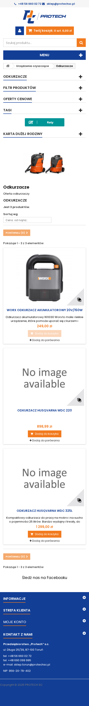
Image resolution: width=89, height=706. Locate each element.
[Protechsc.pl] (44, 16)
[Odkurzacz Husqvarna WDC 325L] (44, 478)
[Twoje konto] (19, 30)
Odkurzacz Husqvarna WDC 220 (44, 410)
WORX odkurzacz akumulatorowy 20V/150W (45, 310)
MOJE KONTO (14, 621)
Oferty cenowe (17, 98)
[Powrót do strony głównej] (8, 66)
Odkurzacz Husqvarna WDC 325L (45, 510)
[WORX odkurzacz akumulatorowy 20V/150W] (44, 278)
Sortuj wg (10, 214)
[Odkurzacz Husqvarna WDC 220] (44, 378)
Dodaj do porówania (46, 340)
